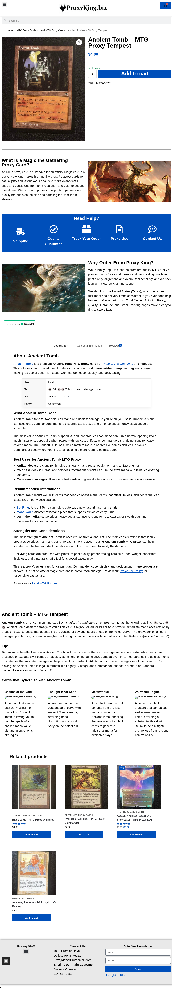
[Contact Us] (152, 229)
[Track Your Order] (86, 229)
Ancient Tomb (23, 363)
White (141, 812)
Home (10, 30)
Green (68, 815)
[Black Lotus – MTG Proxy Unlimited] (34, 787)
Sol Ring (23, 507)
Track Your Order (86, 238)
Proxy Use (119, 238)
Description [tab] (60, 345)
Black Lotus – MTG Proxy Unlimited (33, 819)
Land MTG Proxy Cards (52, 30)
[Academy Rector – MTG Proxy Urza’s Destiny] (34, 873)
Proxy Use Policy (131, 571)
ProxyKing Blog (115, 975)
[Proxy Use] (119, 229)
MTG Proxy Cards (26, 30)
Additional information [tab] (89, 345)
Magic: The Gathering (118, 363)
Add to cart (135, 74)
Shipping (20, 241)
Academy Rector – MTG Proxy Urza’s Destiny (34, 904)
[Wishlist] (51, 769)
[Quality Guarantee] (53, 229)
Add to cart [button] (31, 834)
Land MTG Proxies (44, 583)
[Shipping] (20, 231)
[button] (4, 4)
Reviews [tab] (115, 345)
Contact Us (152, 238)
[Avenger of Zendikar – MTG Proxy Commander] (86, 787)
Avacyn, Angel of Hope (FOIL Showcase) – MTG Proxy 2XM (134, 817)
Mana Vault (25, 512)
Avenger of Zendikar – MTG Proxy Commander (84, 820)
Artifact (17, 816)
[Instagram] (6, 961)
